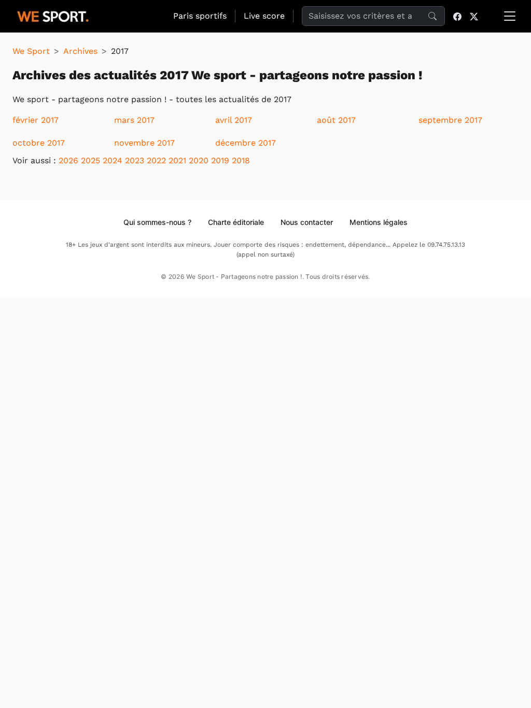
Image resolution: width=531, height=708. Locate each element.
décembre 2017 (245, 143)
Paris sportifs (200, 16)
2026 (68, 160)
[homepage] (53, 15)
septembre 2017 (450, 120)
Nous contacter (307, 222)
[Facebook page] (457, 16)
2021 (177, 160)
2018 (241, 160)
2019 (220, 160)
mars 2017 (134, 120)
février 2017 (35, 120)
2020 (198, 160)
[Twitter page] (474, 16)
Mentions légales (379, 222)
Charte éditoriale (236, 222)
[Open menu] (510, 16)
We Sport (31, 51)
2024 (112, 160)
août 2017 (336, 120)
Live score (264, 16)
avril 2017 (233, 120)
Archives (80, 51)
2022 (156, 160)
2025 (90, 160)
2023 (134, 160)
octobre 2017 (38, 143)
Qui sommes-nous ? (157, 222)
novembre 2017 (144, 143)
